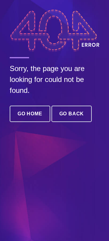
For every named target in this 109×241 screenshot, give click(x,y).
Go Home (30, 113)
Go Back (71, 113)
